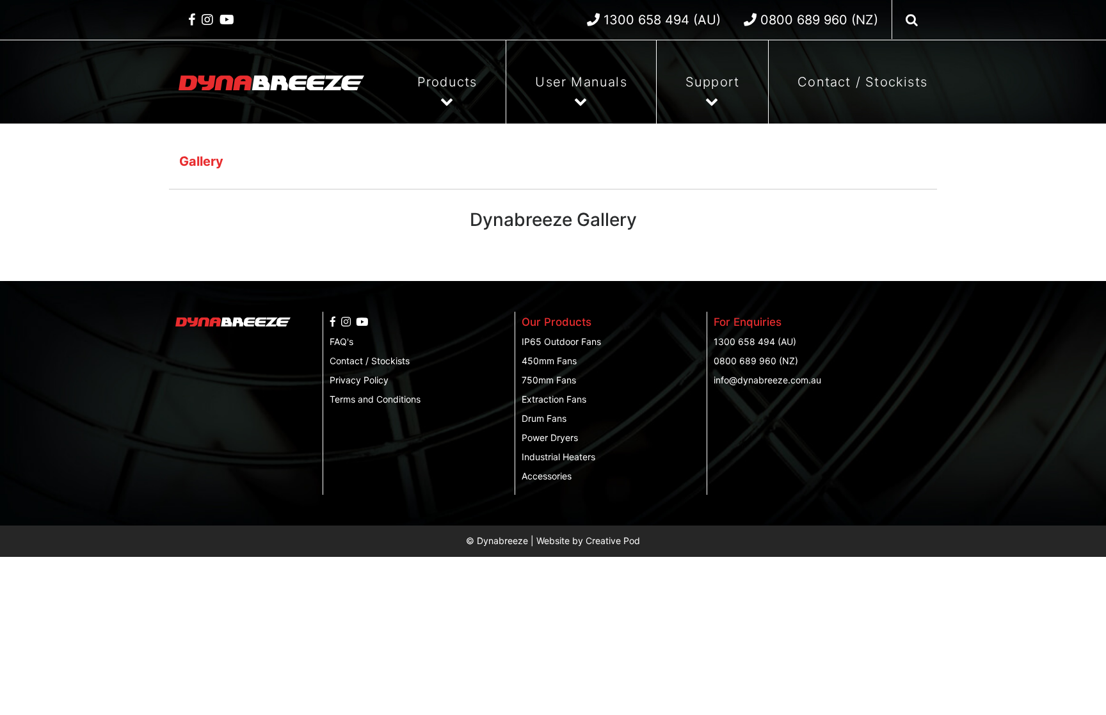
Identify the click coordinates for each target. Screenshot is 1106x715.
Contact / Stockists (862, 82)
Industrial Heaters (558, 456)
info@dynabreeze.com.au (767, 379)
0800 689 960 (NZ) (756, 360)
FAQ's (341, 341)
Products (447, 82)
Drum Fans (544, 418)
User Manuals (581, 82)
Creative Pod (613, 540)
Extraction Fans (554, 399)
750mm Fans (549, 379)
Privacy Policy (359, 379)
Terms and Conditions (375, 399)
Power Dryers (550, 437)
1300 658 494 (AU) (755, 341)
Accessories (547, 475)
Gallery (201, 161)
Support (712, 82)
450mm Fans (549, 360)
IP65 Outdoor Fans (561, 341)
